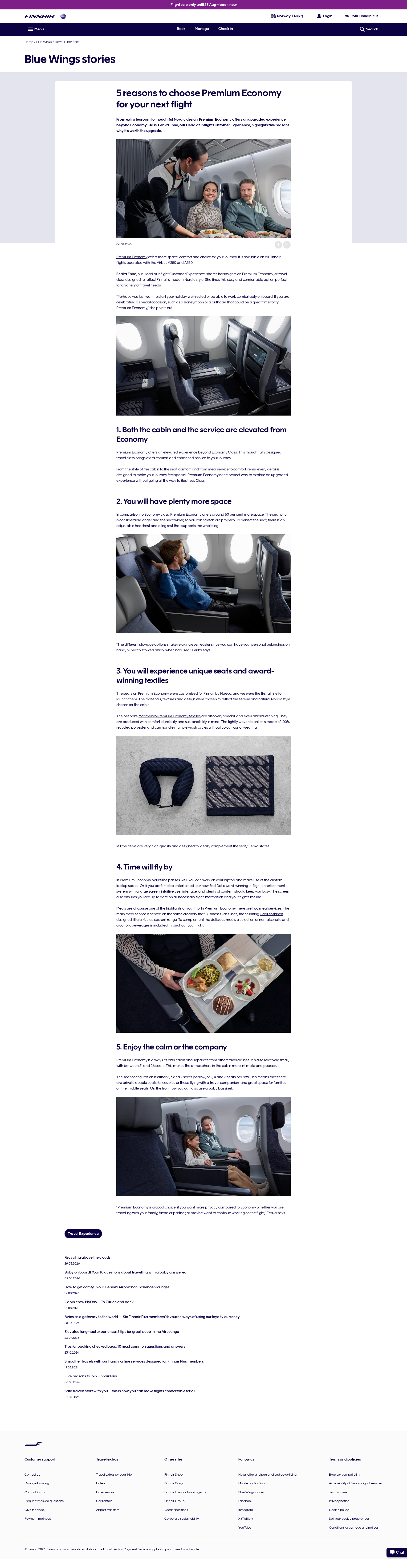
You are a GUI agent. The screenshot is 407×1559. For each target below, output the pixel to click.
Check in (225, 29)
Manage (202, 29)
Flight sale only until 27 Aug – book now (204, 5)
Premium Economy (131, 257)
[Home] (39, 16)
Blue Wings (44, 42)
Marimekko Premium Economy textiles (169, 716)
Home (28, 42)
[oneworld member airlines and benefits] (63, 16)
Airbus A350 (166, 263)
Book (181, 29)
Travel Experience (67, 42)
